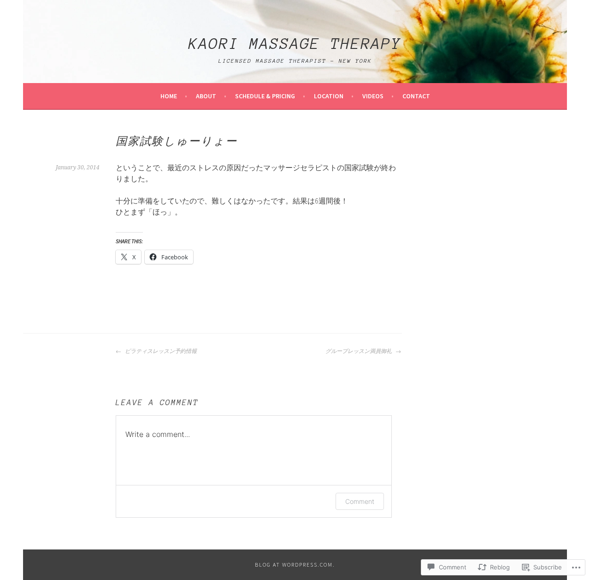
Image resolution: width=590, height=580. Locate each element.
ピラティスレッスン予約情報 (160, 351)
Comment (359, 501)
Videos (373, 96)
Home (168, 96)
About (206, 96)
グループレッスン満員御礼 (359, 351)
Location (328, 96)
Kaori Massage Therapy (295, 44)
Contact (416, 96)
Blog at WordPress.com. (295, 564)
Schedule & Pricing (265, 96)
